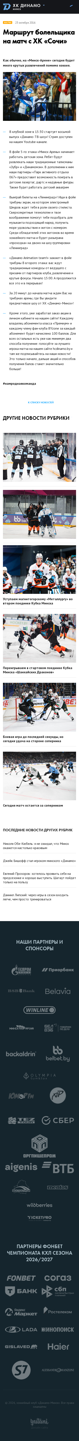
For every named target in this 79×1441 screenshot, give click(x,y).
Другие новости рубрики (36, 418)
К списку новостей (41, 402)
